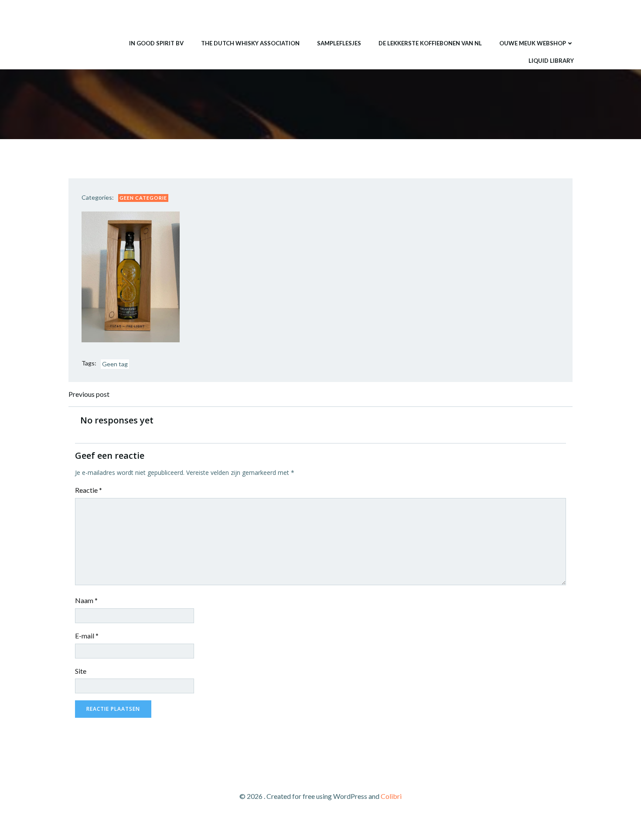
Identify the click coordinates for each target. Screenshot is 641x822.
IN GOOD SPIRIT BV (156, 43)
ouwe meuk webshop (532, 43)
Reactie (88, 490)
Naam (86, 600)
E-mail (87, 635)
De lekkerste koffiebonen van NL (430, 43)
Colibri (391, 796)
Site (80, 671)
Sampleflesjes (339, 43)
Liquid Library (551, 60)
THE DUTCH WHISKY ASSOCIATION (250, 43)
